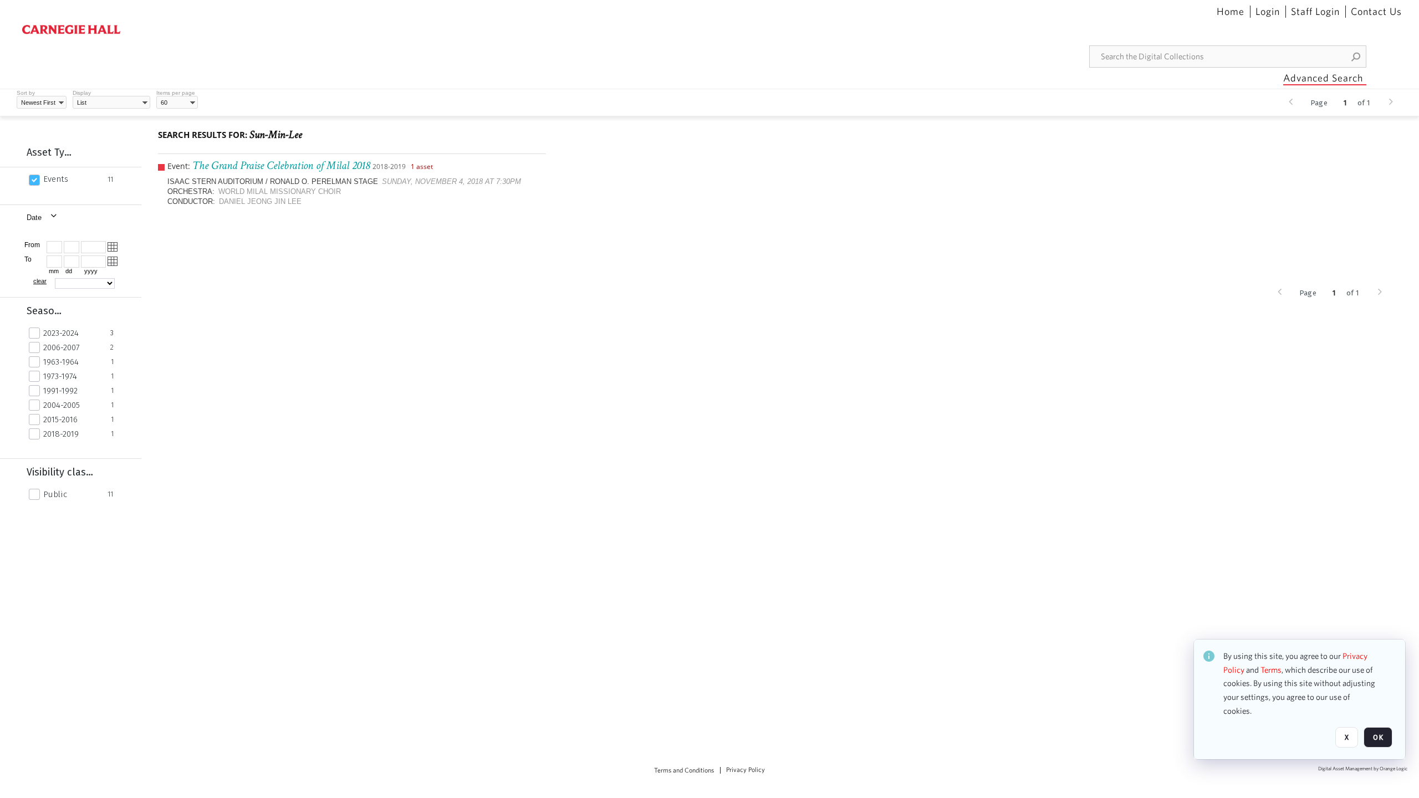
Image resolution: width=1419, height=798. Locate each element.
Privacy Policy (745, 770)
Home (1230, 12)
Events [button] (55, 179)
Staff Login (1315, 12)
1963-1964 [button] (61, 362)
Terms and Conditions (684, 770)
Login (1267, 12)
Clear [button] (40, 281)
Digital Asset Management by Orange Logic (1362, 769)
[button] (1356, 56)
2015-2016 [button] (60, 419)
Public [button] (55, 494)
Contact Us (1376, 12)
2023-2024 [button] (61, 333)
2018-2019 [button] (61, 434)
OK (1378, 737)
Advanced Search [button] (1323, 77)
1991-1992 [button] (60, 391)
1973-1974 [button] (60, 376)
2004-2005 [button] (61, 405)
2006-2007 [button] (61, 347)
